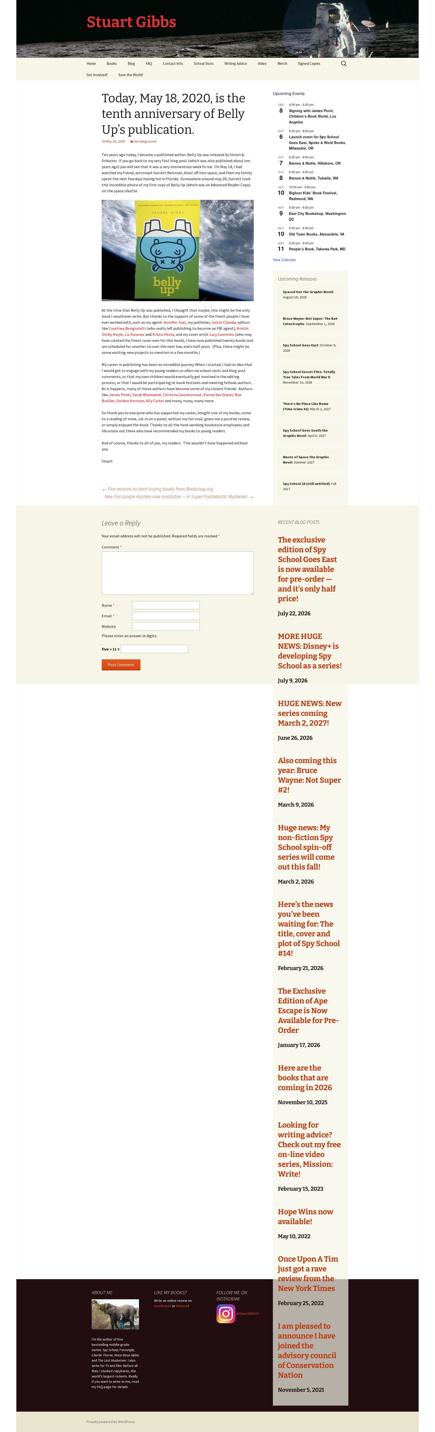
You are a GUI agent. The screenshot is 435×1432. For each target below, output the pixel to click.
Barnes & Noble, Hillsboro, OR (315, 163)
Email (108, 615)
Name (108, 605)
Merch (282, 63)
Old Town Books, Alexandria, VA (316, 234)
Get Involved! (97, 74)
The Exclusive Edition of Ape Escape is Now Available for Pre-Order (308, 1011)
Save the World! (130, 74)
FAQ (149, 63)
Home (91, 63)
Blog (131, 63)
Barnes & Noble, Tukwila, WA (313, 177)
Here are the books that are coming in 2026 (305, 1078)
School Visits (204, 63)
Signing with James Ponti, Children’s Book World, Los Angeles (312, 116)
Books (112, 63)
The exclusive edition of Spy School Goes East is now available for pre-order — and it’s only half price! (307, 569)
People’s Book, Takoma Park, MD (317, 248)
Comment (112, 546)
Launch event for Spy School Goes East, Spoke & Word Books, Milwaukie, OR (317, 142)
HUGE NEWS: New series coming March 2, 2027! (310, 713)
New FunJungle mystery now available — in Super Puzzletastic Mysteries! (179, 496)
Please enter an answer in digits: (129, 635)
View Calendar (284, 259)
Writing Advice (236, 63)
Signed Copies (309, 63)
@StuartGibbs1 (247, 1313)
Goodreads (162, 1306)
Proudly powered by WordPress (111, 1421)
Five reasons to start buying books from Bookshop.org (157, 489)
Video (262, 63)
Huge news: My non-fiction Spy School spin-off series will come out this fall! (306, 847)
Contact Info (173, 63)
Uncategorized (145, 141)
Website (109, 626)
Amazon (182, 1306)
